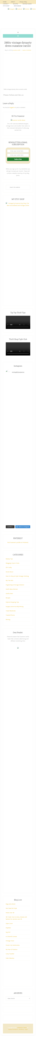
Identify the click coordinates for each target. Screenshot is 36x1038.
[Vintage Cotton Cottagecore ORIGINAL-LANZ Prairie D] (18, 417)
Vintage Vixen (10, 941)
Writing (8, 619)
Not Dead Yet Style (11, 908)
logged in (12, 107)
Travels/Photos (10, 615)
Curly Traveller (10, 954)
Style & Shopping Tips (12, 602)
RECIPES (15, 4)
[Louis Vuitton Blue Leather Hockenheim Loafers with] (18, 466)
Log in (26, 1029)
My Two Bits (9, 580)
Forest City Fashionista (12, 945)
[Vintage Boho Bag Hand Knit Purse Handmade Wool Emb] (18, 478)
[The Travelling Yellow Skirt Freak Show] (18, 648)
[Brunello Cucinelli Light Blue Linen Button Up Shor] (18, 392)
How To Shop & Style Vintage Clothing (17, 576)
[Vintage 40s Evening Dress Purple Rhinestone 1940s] (18, 493)
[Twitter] (33, 9)
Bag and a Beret (10, 904)
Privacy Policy (23, 2)
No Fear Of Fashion (11, 949)
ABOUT (13, 2)
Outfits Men (9, 593)
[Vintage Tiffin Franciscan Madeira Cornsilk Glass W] (18, 403)
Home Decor (9, 572)
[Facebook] (18, 9)
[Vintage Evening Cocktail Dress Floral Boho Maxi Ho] (18, 455)
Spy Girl (8, 932)
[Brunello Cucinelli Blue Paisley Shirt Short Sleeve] (18, 429)
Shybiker (8, 928)
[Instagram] (11, 9)
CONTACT (6, 4)
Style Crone (9, 923)
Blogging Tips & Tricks (12, 563)
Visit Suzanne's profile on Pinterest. (18, 542)
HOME (4, 2)
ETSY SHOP (6, 6)
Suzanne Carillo (18, 18)
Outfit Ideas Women (12, 589)
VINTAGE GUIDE (27, 4)
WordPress (21, 1029)
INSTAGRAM (17, 6)
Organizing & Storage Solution (15, 585)
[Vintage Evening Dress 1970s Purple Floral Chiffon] (18, 516)
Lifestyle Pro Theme (22, 1027)
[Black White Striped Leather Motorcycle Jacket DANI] (18, 382)
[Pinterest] (26, 9)
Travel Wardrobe (11, 611)
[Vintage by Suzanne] (18, 205)
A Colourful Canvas (11, 936)
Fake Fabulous (10, 958)
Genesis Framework (13, 1029)
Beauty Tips (9, 559)
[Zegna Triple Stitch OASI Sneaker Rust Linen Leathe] (18, 504)
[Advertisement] (19, 675)
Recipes (8, 598)
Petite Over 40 (10, 912)
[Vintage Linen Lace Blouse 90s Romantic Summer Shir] (18, 441)
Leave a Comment (26, 50)
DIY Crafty (9, 567)
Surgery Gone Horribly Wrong (14, 606)
